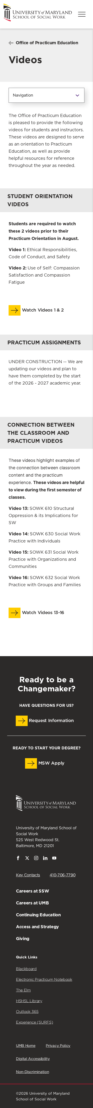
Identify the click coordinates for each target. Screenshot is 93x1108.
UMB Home (25, 1046)
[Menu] (82, 14)
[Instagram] (36, 859)
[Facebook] (18, 859)
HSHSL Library (29, 1001)
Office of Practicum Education (47, 42)
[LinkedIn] (45, 859)
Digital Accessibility (33, 1059)
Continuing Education (38, 914)
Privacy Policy (58, 1046)
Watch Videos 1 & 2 (42, 310)
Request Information (51, 720)
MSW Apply (50, 763)
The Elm (23, 990)
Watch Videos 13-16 (42, 612)
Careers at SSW (32, 890)
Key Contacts (28, 875)
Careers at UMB (32, 902)
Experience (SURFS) (34, 1022)
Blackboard (26, 969)
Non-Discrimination (32, 1072)
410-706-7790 (62, 875)
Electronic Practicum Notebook (44, 979)
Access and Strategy (37, 926)
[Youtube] (54, 859)
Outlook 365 (27, 1012)
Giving (22, 938)
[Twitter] (27, 859)
